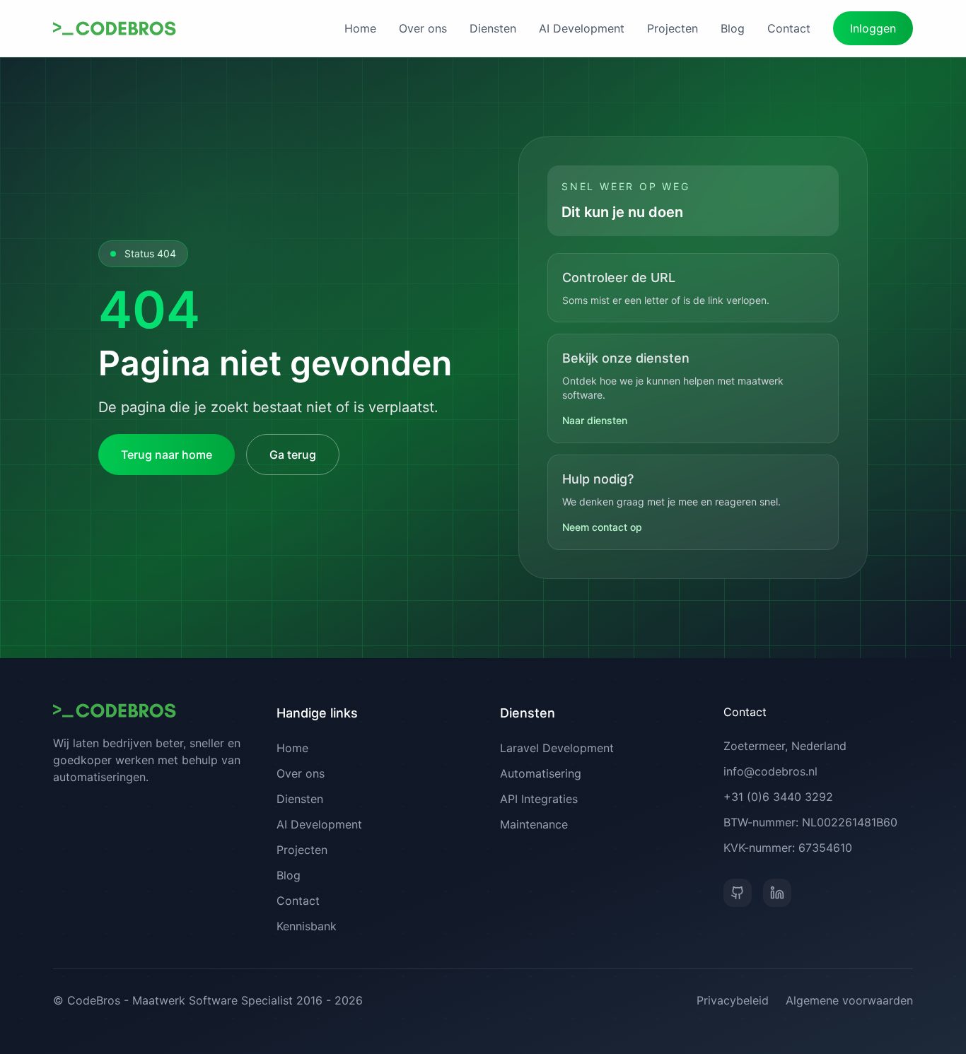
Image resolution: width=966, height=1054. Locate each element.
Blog (733, 28)
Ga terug (292, 454)
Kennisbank (307, 926)
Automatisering (540, 773)
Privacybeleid (733, 1000)
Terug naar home (166, 454)
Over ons (423, 28)
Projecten (672, 28)
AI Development (581, 28)
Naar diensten (594, 420)
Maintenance (534, 824)
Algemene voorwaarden (849, 1000)
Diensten (493, 28)
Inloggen (873, 28)
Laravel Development (557, 748)
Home (360, 28)
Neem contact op (602, 527)
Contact (788, 28)
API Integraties (539, 799)
